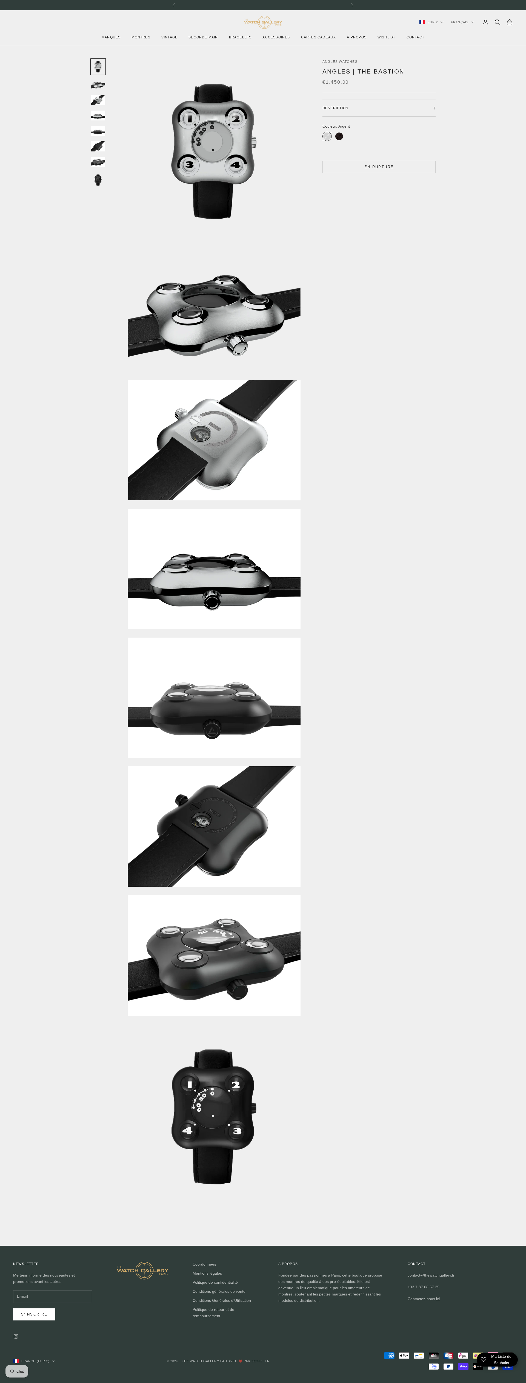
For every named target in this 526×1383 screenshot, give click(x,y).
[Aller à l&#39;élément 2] (98, 84)
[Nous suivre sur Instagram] (16, 1336)
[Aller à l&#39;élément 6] (98, 146)
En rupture (379, 167)
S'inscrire (34, 1314)
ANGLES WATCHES (340, 62)
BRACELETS (240, 37)
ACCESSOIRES (276, 37)
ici (438, 1299)
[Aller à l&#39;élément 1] (98, 66)
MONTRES (141, 37)
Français (459, 22)
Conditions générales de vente (219, 1291)
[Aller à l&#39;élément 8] (98, 180)
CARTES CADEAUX (318, 37)
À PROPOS (357, 37)
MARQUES (111, 37)
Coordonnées (204, 1264)
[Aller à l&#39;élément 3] (98, 100)
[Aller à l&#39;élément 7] (98, 161)
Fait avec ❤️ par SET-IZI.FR (245, 1361)
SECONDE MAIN (203, 37)
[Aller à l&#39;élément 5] (98, 130)
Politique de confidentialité (215, 1282)
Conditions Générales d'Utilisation (222, 1300)
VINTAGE (169, 37)
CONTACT (415, 37)
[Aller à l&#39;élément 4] (98, 115)
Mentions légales (207, 1273)
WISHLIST (387, 37)
